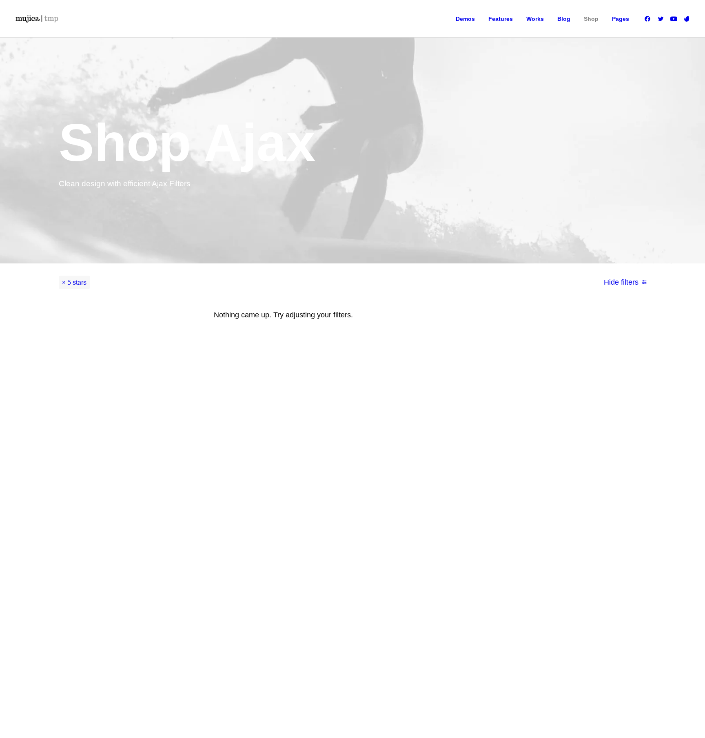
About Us (407, 435)
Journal (405, 472)
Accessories (323, 472)
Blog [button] (563, 19)
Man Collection (326, 459)
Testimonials (411, 459)
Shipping (495, 447)
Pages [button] (620, 19)
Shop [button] (591, 19)
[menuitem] (465, 19)
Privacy (494, 484)
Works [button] (535, 19)
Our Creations (412, 447)
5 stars (76, 282)
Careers (406, 484)
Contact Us (409, 496)
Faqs (491, 435)
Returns (494, 459)
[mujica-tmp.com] (37, 19)
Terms (492, 472)
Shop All (319, 435)
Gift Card (319, 508)
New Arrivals (323, 484)
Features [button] (500, 19)
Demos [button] (465, 19)
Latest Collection (328, 496)
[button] (649, 19)
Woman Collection (330, 447)
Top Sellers (322, 521)
